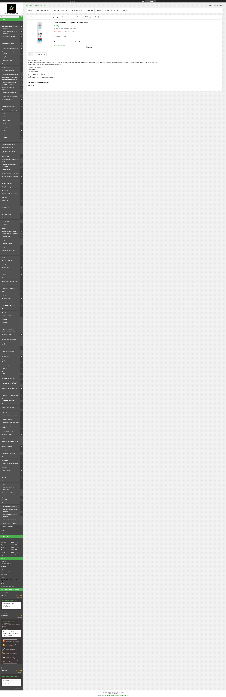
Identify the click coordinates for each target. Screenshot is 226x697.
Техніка (4, 312)
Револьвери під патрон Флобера (9, 44)
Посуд (4, 274)
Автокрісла (5, 200)
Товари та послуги (6, 23)
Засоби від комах (7, 315)
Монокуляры (5, 326)
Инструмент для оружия (9, 520)
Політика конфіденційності (122, 695)
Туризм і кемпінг (6, 156)
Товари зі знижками (60, 10)
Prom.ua (121, 692)
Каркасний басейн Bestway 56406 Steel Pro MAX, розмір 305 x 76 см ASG (10, 633)
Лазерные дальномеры (9, 365)
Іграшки (4, 211)
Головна (31, 10)
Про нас (3, 533)
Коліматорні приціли (8, 70)
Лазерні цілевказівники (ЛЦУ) (10, 74)
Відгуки (3, 530)
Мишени (4, 103)
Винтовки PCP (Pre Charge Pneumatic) (9, 27)
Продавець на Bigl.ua (113, 693)
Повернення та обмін (7, 526)
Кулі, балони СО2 (7, 57)
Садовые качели (7, 243)
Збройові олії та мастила (69, 17)
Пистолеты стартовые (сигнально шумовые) (8, 399)
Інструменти (5, 207)
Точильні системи (7, 260)
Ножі (3, 116)
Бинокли (4, 368)
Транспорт (5, 190)
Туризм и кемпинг (7, 446)
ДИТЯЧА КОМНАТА (7, 214)
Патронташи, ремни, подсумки (11, 422)
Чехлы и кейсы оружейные (9, 416)
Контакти (90, 10)
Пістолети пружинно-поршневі (11, 48)
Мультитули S (6, 120)
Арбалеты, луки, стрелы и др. (10, 457)
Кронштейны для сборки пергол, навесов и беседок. (10, 232)
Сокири (4, 123)
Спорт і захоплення (7, 169)
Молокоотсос (6, 221)
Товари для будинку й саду (9, 180)
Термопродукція (6, 298)
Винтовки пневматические (10, 506)
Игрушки (4, 319)
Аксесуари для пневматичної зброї (10, 160)
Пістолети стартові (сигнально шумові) (10, 52)
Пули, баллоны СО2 (7, 431)
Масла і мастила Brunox (8, 250)
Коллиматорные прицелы (9, 388)
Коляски (4, 204)
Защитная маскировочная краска (9, 343)
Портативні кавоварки (8, 305)
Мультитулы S (6, 481)
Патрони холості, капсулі (9, 64)
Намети (4, 295)
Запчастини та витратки (9, 106)
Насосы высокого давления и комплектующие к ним (10, 377)
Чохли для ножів (6, 127)
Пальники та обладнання (9, 288)
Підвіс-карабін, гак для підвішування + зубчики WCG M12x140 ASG (11, 605)
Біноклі (4, 113)
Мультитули (5, 267)
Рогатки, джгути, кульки (9, 144)
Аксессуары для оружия (8, 392)
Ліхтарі (4, 264)
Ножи (3, 484)
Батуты (4, 228)
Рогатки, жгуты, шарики (9, 453)
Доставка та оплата (77, 10)
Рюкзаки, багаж (6, 271)
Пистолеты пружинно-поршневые (8, 488)
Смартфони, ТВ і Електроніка (10, 193)
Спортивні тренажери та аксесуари (9, 165)
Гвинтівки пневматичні (8, 36)
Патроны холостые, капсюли (10, 395)
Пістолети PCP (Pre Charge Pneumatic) (9, 32)
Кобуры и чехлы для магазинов (8, 426)
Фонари (4, 322)
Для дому (4, 197)
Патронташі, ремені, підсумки (10, 96)
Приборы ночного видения (9, 523)
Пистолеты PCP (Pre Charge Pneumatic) (9, 510)
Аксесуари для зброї (8, 99)
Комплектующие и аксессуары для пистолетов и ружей (10, 338)
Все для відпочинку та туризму (11, 173)
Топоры (4, 477)
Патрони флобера (7, 60)
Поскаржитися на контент (108, 695)
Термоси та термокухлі (8, 278)
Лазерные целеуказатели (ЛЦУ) (9, 372)
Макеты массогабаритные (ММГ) (9, 151)
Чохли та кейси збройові (9, 92)
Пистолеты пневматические (10, 503)
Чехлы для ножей (7, 470)
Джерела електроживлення (10, 134)
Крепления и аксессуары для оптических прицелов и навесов (10, 383)
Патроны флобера (7, 419)
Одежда (4, 467)
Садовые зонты (6, 236)
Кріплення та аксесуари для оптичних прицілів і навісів (10, 78)
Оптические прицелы (8, 404)
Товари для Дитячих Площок (10, 176)
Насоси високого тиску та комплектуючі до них (9, 83)
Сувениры (5, 460)
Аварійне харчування (8, 187)
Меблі (3, 291)
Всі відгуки (17, 689)
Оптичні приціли (6, 67)
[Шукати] (21, 17)
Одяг (3, 130)
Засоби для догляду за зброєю (10, 110)
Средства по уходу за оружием (8, 408)
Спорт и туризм (6, 240)
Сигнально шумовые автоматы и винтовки (8, 330)
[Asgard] (11, 8)
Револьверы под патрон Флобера (9, 498)
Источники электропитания (10, 463)
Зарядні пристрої (7, 302)
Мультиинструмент (7, 334)
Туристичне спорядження (9, 281)
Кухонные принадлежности (10, 474)
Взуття (4, 285)
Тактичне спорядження (8, 309)
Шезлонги (5, 224)
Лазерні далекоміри (8, 147)
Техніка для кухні (7, 183)
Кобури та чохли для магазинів (8, 88)
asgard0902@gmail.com (7, 586)
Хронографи (5, 141)
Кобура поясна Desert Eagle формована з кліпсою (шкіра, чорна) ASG (10, 682)
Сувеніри (4, 137)
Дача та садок (6, 218)
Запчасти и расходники (9, 348)
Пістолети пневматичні (8, 40)
